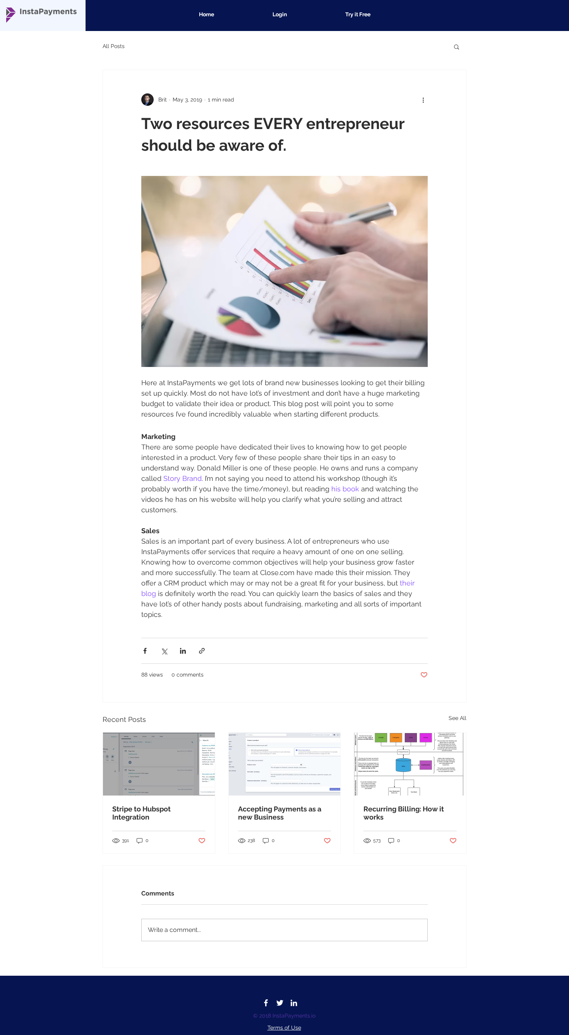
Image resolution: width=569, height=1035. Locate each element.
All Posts (114, 46)
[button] (456, 46)
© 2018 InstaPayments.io (284, 1016)
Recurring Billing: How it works (403, 813)
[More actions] (423, 99)
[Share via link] (202, 650)
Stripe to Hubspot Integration (141, 813)
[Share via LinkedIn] (183, 650)
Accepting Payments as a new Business (279, 813)
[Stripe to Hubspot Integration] (159, 764)
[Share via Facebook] (145, 650)
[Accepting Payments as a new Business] (285, 764)
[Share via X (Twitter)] (164, 650)
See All (457, 718)
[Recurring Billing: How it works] (410, 764)
